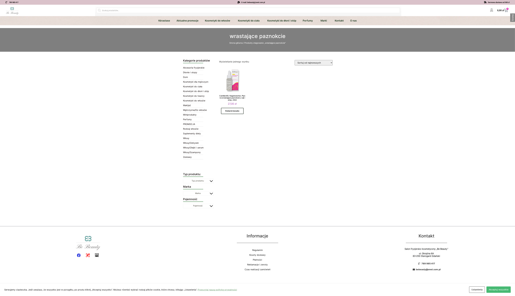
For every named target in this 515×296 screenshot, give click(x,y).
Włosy (186, 138)
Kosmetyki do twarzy (194, 96)
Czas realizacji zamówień (257, 269)
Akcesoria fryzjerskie (193, 67)
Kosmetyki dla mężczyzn (195, 81)
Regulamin (257, 250)
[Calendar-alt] (97, 255)
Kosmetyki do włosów (217, 20)
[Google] (88, 255)
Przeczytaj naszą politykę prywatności (217, 289)
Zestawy (187, 157)
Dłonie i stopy (190, 72)
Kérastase (164, 20)
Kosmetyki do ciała (249, 20)
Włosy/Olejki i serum (193, 147)
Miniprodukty (189, 114)
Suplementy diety (192, 133)
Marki (324, 20)
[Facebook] (79, 255)
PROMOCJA (189, 124)
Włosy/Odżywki (191, 143)
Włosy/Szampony (192, 152)
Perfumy (308, 20)
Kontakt (339, 20)
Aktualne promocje (187, 20)
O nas (353, 20)
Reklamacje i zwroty (257, 264)
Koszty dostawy (257, 255)
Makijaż (187, 105)
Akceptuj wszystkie (498, 289)
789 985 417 (13, 2)
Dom (185, 77)
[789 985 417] (6, 2)
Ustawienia (477, 289)
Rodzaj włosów (190, 128)
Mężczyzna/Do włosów (195, 110)
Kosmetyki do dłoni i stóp (281, 20)
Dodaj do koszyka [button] (232, 111)
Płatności (257, 259)
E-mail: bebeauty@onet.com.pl (253, 2)
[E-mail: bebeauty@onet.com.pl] (239, 2)
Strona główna (236, 43)
